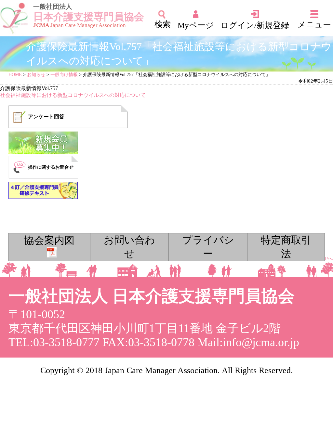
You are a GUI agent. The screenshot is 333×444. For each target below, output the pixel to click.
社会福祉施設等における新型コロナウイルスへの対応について (73, 95)
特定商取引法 (286, 247)
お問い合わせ (129, 247)
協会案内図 (49, 240)
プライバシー (208, 247)
